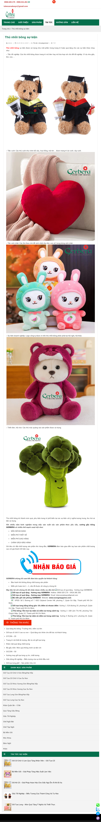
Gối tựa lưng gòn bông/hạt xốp (16, 694)
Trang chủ (9, 22)
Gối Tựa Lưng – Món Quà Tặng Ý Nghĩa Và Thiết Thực (33, 804)
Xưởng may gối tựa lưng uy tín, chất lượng (22, 655)
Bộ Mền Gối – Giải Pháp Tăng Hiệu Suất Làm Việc (31, 772)
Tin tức (49, 22)
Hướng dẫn (62, 22)
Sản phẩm (37, 22)
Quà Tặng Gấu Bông (11, 711)
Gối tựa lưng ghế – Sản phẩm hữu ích (21, 663)
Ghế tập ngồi (8, 727)
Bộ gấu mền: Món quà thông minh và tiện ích (23, 648)
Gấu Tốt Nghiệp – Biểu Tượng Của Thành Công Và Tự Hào (35, 794)
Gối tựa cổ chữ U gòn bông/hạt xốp (18, 673)
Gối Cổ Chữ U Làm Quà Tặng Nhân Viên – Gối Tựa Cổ (33, 761)
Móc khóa (7, 738)
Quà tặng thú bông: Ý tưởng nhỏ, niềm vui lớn (24, 629)
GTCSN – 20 (11, 636)
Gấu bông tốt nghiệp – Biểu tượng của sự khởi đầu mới (27, 659)
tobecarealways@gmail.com (16, 6)
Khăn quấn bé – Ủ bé (11, 705)
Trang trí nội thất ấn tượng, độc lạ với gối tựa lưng (25, 640)
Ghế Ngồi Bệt (8, 722)
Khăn (5, 749)
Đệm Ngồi (7, 743)
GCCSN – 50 (11, 652)
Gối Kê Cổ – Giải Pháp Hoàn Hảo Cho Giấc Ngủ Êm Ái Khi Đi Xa (37, 783)
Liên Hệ (75, 22)
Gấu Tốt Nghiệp (9, 716)
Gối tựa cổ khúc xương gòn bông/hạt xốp (20, 684)
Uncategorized (43, 43)
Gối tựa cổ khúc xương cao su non (18, 689)
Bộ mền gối (7, 732)
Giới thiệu (23, 22)
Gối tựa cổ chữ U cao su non (15, 678)
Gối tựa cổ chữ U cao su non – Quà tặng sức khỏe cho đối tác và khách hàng (36, 632)
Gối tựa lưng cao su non (13, 700)
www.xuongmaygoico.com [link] (60, 598)
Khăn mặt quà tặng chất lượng (18, 644)
